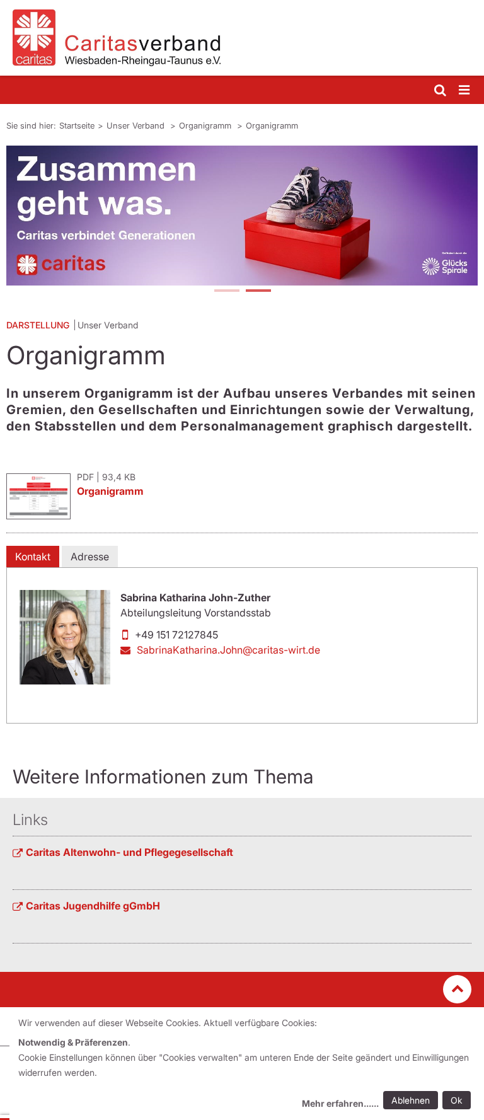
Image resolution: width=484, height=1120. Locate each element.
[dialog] (246, 1065)
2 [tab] (257, 292)
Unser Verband (137, 125)
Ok (457, 1100)
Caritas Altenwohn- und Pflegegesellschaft (129, 852)
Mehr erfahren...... (340, 1103)
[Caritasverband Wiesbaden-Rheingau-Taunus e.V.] (242, 37)
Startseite (77, 125)
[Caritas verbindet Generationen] (242, 216)
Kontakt (32, 556)
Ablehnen (410, 1100)
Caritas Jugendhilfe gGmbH (93, 905)
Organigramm (206, 125)
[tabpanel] (242, 216)
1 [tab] (226, 292)
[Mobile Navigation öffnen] (465, 90)
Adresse (90, 556)
